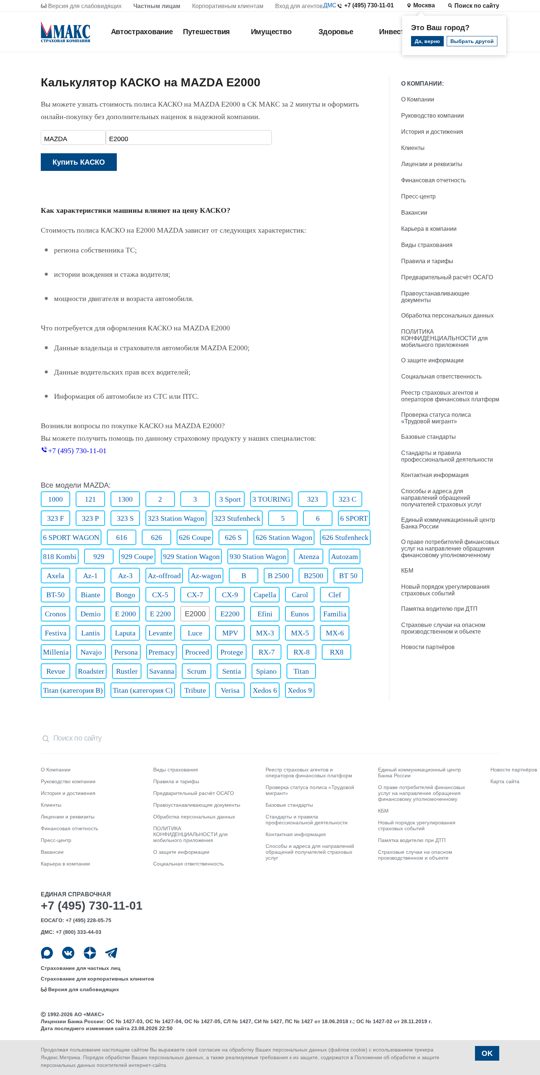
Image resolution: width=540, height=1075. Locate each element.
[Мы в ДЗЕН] (90, 953)
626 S (233, 537)
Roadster (91, 671)
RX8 (336, 652)
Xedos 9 (300, 690)
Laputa (125, 633)
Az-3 (125, 575)
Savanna (161, 671)
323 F (55, 518)
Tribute (195, 690)
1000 (55, 499)
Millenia (56, 652)
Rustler (127, 671)
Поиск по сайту (476, 6)
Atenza (308, 556)
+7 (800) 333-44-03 (78, 932)
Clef (334, 595)
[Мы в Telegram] (111, 953)
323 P (90, 518)
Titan (301, 671)
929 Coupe (137, 556)
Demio (90, 614)
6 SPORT (354, 518)
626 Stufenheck (345, 537)
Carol (300, 595)
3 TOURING (271, 499)
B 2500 (278, 575)
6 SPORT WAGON (71, 537)
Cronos (55, 614)
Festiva (55, 633)
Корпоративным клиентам (227, 6)
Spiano (266, 671)
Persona (126, 652)
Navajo (91, 652)
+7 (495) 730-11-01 (369, 5)
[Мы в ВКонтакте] (68, 953)
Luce (195, 633)
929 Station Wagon (191, 556)
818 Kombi (59, 556)
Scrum (196, 671)
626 (156, 537)
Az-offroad (164, 575)
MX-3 (265, 633)
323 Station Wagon (176, 518)
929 (98, 556)
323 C (347, 499)
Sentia (231, 671)
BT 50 (348, 575)
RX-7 (267, 652)
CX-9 (230, 595)
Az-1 (90, 575)
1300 (125, 499)
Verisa (230, 690)
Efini (265, 614)
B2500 (313, 575)
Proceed (197, 652)
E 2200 (160, 614)
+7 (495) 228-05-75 (88, 920)
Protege (231, 652)
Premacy (161, 652)
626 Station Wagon (284, 537)
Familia (334, 614)
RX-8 (302, 652)
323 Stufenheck (237, 518)
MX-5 (300, 633)
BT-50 (55, 595)
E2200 (230, 614)
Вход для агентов (299, 6)
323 (312, 499)
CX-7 (195, 595)
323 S (125, 518)
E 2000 (125, 614)
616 (121, 537)
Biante (90, 595)
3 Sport (230, 499)
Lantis (90, 633)
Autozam (344, 556)
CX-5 (160, 595)
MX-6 (335, 633)
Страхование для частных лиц (80, 968)
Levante (160, 633)
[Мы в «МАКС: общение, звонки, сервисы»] (47, 953)
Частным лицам (156, 6)
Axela (55, 575)
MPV (230, 633)
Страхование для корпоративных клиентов (97, 979)
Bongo (125, 595)
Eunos (300, 614)
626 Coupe (195, 537)
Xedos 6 (265, 690)
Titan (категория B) (73, 690)
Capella (264, 595)
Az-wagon (206, 575)
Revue (55, 671)
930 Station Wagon (258, 556)
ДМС (329, 5)
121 (90, 499)
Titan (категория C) (143, 690)
